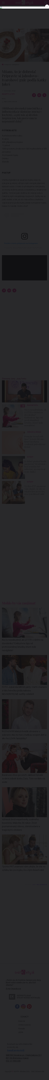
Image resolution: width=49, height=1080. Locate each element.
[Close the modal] (47, 6)
